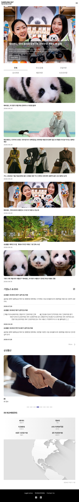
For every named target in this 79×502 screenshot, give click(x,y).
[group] (39, 34)
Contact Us (51, 493)
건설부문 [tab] (63, 68)
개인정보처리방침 (40, 493)
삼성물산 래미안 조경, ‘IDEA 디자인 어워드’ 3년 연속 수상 (22, 244)
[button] (6, 34)
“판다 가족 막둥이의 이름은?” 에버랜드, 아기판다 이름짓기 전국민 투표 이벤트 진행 (29, 279)
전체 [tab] (15, 68)
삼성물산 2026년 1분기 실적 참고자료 (16, 310)
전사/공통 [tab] (39, 68)
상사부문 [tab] (15, 73)
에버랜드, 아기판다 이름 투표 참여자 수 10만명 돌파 (20, 106)
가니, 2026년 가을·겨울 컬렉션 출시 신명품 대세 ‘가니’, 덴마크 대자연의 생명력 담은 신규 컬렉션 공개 (35, 176)
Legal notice (28, 493)
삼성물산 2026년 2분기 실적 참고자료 (16, 295)
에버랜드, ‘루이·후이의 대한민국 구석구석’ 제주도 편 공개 (21, 210)
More (70, 344)
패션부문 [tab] (39, 73)
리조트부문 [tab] (63, 73)
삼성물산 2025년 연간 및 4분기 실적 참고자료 (18, 328)
